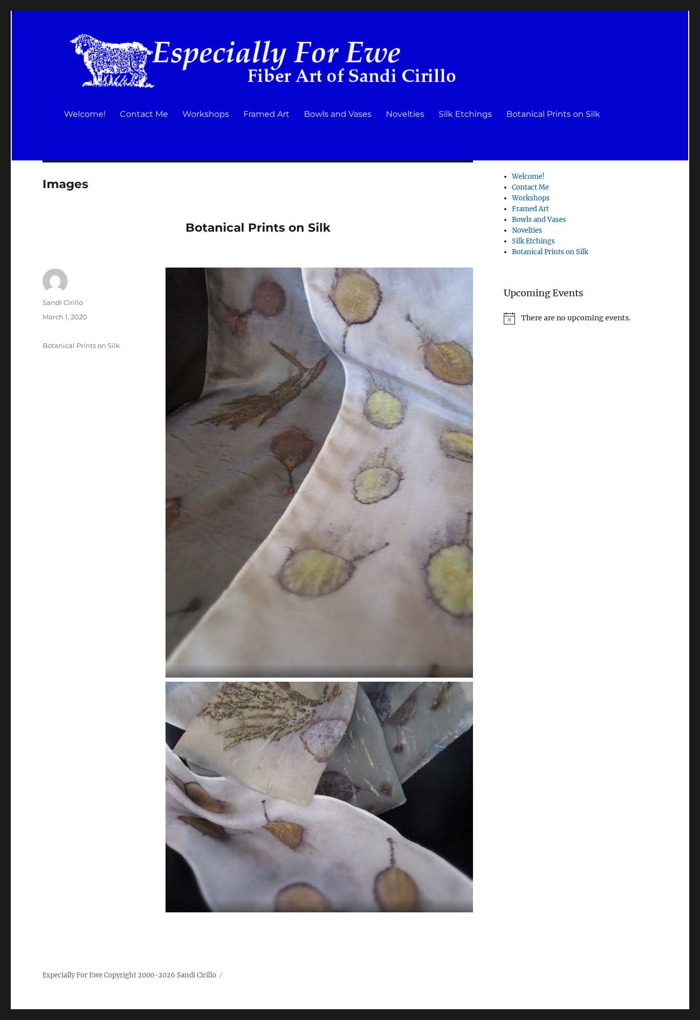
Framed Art (266, 114)
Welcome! (85, 114)
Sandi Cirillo (63, 302)
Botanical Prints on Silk (553, 114)
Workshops (205, 114)
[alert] (580, 318)
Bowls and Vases (338, 114)
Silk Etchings (465, 114)
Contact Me (144, 114)
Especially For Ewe (72, 975)
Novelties (405, 114)
